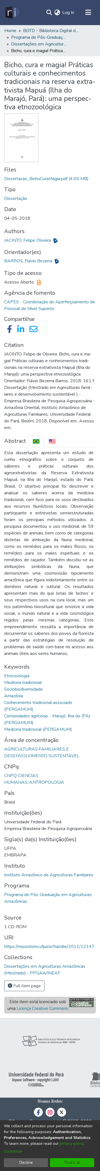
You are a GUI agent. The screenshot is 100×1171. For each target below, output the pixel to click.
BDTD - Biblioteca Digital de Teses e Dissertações (51, 31)
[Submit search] (49, 12)
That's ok (72, 1162)
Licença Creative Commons (42, 1008)
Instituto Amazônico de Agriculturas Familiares (48, 875)
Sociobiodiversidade (23, 689)
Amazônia (13, 696)
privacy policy (71, 1143)
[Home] (12, 13)
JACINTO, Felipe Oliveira (28, 240)
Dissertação (15, 198)
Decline (26, 1162)
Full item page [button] (26, 986)
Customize (13, 1151)
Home (10, 31)
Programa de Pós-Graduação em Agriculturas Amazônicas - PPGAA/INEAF (39, 37)
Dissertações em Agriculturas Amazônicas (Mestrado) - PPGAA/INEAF (39, 44)
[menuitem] (57, 12)
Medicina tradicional (23, 682)
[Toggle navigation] (88, 12)
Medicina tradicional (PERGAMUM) (38, 729)
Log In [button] (68, 12)
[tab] (36, 441)
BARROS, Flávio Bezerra (28, 261)
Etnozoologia (16, 676)
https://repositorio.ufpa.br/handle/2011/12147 (49, 946)
